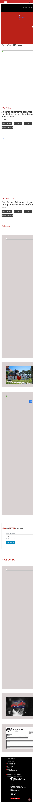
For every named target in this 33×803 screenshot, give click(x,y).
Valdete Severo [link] (7, 127)
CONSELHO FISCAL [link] (11, 765)
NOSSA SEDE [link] (10, 766)
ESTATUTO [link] (9, 768)
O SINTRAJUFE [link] (10, 762)
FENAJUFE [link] (9, 769)
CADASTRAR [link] (10, 543)
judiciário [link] (28, 123)
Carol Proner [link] (6, 123)
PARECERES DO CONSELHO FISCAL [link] (14, 776)
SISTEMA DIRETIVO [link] (11, 763)
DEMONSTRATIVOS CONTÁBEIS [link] (14, 774)
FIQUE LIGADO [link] (8, 559)
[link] (30, 2)
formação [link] (18, 123)
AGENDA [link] (6, 225)
